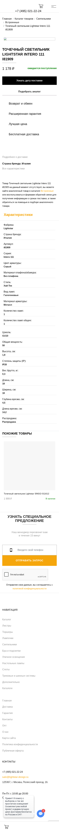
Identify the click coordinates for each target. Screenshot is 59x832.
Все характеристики (13, 168)
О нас (5, 732)
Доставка (7, 706)
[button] (42, 6)
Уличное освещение (13, 657)
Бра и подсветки (11, 651)
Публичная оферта (13, 750)
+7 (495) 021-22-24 (28, 11)
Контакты (7, 719)
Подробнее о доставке (15, 157)
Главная (7, 700)
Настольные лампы (13, 663)
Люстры (6, 625)
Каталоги (7, 688)
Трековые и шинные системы (18, 675)
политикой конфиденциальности (29, 588)
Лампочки (7, 638)
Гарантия (7, 713)
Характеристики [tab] (18, 215)
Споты (6, 669)
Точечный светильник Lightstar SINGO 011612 (26, 493)
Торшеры (7, 632)
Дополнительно (11, 682)
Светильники (9, 644)
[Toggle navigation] (54, 6)
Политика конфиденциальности (20, 744)
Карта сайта (9, 738)
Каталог (6, 619)
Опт (4, 725)
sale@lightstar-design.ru (15, 777)
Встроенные (47, 191)
